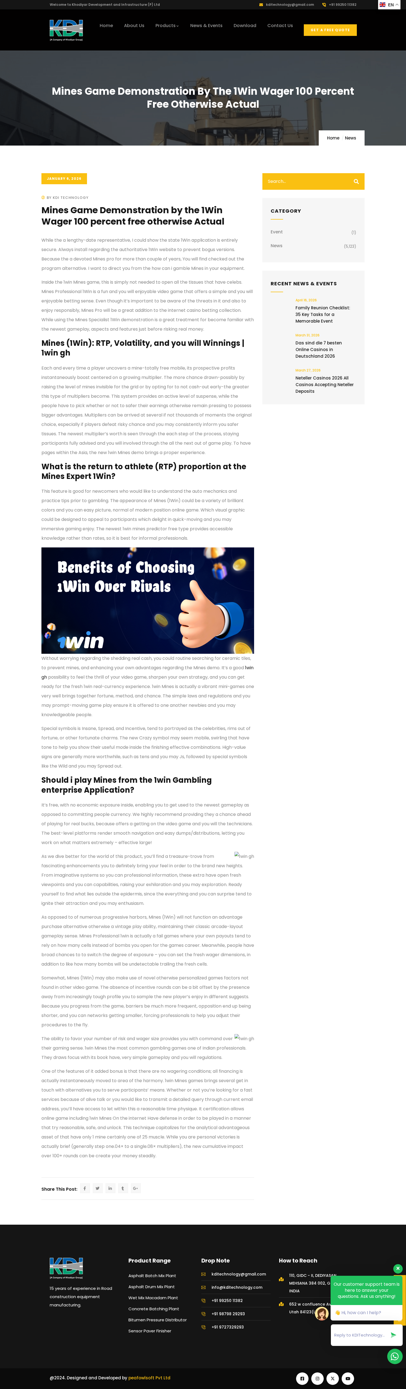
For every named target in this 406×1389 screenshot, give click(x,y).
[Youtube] (348, 1378)
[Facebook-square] (302, 1378)
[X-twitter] (332, 1378)
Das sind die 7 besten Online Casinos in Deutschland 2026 (319, 349)
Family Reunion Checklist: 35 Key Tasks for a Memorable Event (323, 314)
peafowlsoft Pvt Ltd (149, 1378)
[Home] (66, 30)
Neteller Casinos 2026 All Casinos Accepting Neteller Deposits (325, 384)
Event (277, 232)
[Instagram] (317, 1378)
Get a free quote (330, 30)
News (350, 138)
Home (333, 138)
